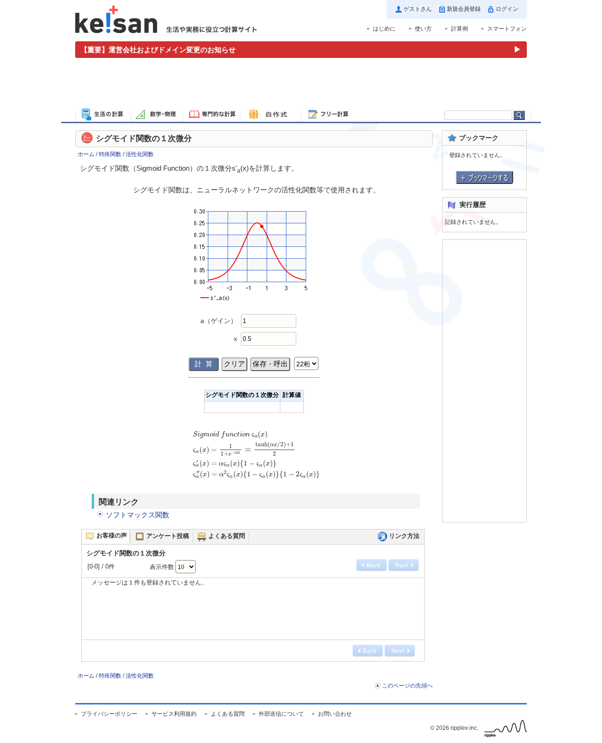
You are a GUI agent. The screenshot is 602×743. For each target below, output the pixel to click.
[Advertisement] (301, 84)
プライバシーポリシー (109, 714)
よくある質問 (228, 714)
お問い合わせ (335, 714)
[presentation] (256, 459)
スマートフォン (507, 28)
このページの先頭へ (407, 685)
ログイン (507, 9)
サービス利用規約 (174, 714)
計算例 (459, 28)
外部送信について (281, 714)
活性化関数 (140, 154)
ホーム (86, 154)
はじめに (384, 28)
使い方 (423, 28)
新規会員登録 (464, 9)
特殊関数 (110, 154)
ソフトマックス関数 (137, 515)
